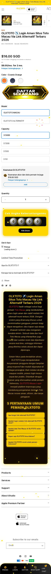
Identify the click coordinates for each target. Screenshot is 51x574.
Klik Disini (25, 231)
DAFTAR (25, 570)
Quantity (5, 193)
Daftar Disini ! (35, 3)
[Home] (20, 8)
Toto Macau (20, 310)
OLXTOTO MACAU (12, 113)
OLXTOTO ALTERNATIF (13, 121)
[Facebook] (3, 286)
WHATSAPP (35, 570)
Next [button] (49, 2)
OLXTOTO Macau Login (30, 383)
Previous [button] (2, 2)
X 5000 (7, 135)
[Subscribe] (42, 546)
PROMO (5, 570)
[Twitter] (7, 286)
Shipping (13, 59)
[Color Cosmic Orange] (4, 81)
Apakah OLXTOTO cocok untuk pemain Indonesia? (22, 443)
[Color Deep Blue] (12, 80)
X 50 (5, 159)
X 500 (6, 151)
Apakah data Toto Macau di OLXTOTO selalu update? (24, 429)
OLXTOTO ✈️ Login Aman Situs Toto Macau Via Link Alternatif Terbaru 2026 (25, 2)
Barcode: (17, 43)
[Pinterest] (10, 286)
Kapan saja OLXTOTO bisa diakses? (21, 436)
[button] (3, 9)
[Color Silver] (20, 80)
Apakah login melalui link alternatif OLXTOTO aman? (25, 422)
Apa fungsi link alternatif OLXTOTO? (21, 415)
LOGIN (15, 570)
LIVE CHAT (44, 569)
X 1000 (6, 143)
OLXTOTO (14, 307)
